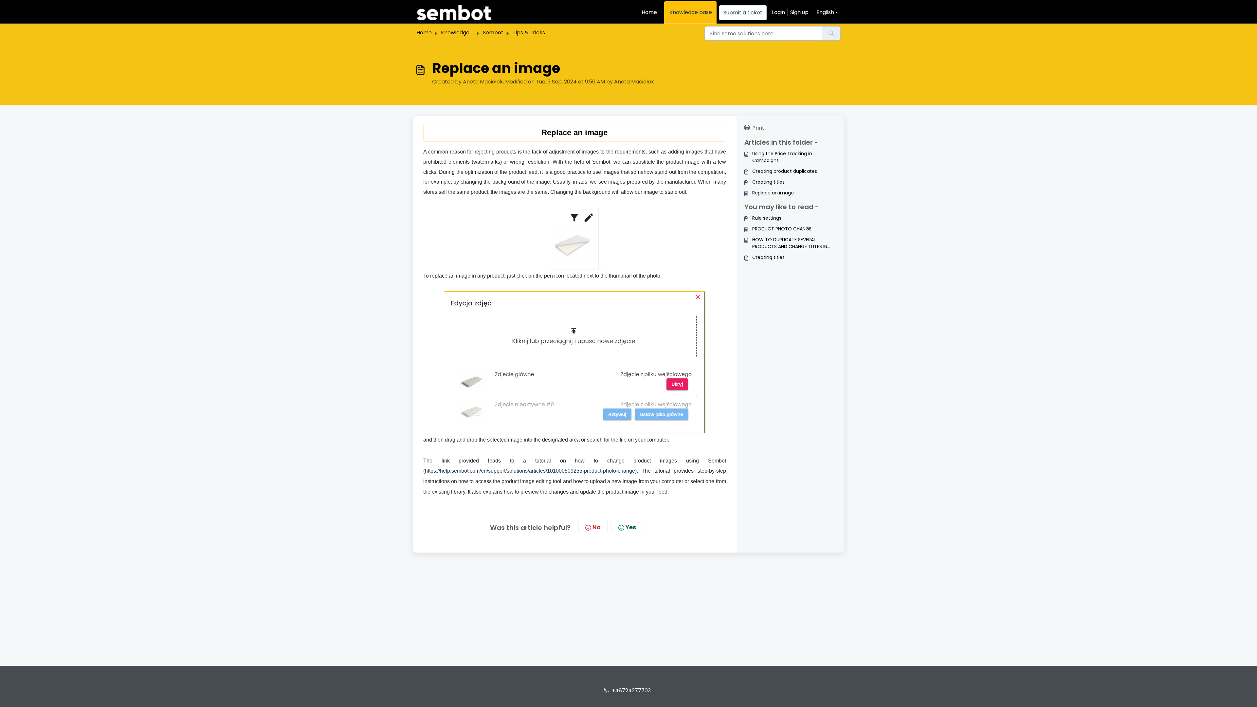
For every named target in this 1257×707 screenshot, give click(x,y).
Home (649, 12)
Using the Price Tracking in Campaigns (782, 157)
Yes (631, 527)
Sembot (493, 32)
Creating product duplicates (784, 171)
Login (778, 12)
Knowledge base (690, 12)
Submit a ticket (742, 12)
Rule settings (766, 218)
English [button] (825, 12)
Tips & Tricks (529, 32)
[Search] (831, 33)
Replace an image (773, 193)
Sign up (799, 12)
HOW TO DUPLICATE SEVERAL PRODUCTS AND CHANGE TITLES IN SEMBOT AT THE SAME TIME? (789, 243)
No (596, 527)
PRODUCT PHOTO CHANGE (781, 229)
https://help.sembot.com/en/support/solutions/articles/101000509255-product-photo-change (530, 471)
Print (758, 128)
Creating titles (768, 182)
